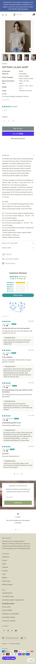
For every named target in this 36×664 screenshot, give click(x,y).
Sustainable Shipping (12, 259)
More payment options (18, 138)
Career (4, 564)
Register (4, 577)
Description (5, 155)
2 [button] (17, 474)
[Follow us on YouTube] (16, 631)
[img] (6, 321)
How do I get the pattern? (10, 243)
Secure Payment (10, 263)
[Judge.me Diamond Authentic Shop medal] (12, 305)
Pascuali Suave (24, 204)
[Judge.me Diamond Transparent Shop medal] (21, 305)
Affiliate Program (7, 584)
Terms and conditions (8, 621)
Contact (4, 560)
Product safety (6, 247)
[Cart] (33, 15)
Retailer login (6, 581)
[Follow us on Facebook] (4, 631)
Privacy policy (6, 607)
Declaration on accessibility (10, 614)
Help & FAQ (5, 557)
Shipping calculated (15, 96)
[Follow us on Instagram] (8, 631)
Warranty (9, 254)
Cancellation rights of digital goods (13, 600)
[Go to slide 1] (15, 529)
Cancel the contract (8, 603)
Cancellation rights (8, 596)
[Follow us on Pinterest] (12, 631)
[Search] (6, 15)
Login (4, 574)
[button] (6, 106)
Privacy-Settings (7, 610)
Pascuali (4, 63)
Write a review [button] (18, 295)
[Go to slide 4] (20, 529)
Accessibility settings (8, 617)
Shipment (5, 567)
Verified (17, 311)
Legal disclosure (7, 593)
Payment (5, 571)
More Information (23, 9)
